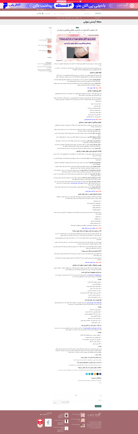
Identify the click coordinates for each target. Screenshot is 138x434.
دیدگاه (100, 382)
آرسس (77, 32)
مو (51, 34)
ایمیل (76, 395)
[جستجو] (55, 13)
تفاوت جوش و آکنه (91, 88)
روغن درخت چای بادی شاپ (77, 183)
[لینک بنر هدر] (69, 6)
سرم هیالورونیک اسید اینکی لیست (94, 275)
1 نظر (42, 41)
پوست (77, 27)
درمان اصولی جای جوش (90, 262)
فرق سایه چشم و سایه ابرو (42, 50)
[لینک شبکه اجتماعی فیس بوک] (45, 10)
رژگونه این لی (62, 414)
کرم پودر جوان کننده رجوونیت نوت (59, 421)
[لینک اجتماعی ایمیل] (42, 10)
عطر (51, 32)
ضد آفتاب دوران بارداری (90, 191)
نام (100, 395)
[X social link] (43, 10)
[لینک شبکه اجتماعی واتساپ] (39, 10)
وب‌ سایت (99, 400)
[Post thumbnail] (50, 41)
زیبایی (51, 30)
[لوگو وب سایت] (98, 13)
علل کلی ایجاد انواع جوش (89, 119)
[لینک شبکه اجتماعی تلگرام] (37, 10)
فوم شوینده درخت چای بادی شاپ (94, 302)
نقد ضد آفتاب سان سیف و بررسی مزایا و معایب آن (44, 64)
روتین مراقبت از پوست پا (43, 40)
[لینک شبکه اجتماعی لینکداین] (40, 10)
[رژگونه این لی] (66, 416)
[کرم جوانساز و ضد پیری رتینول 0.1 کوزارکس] (66, 429)
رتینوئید (98, 207)
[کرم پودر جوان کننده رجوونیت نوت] (66, 422)
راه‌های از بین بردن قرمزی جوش (88, 228)
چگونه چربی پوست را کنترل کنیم (42, 46)
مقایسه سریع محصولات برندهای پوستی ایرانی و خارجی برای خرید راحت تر (44, 70)
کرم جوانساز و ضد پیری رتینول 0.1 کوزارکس (58, 428)
